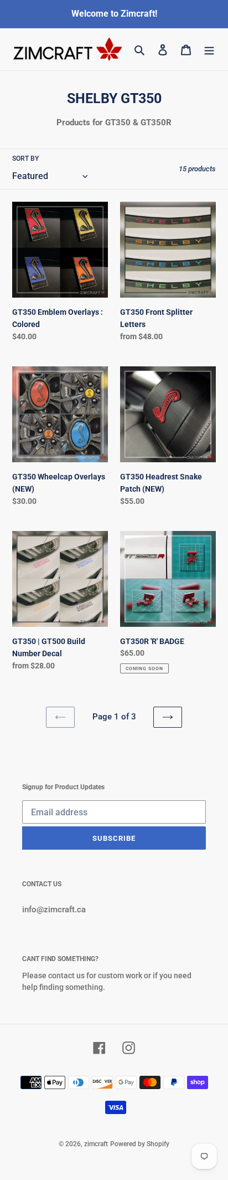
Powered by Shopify (139, 1144)
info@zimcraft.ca (54, 910)
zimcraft (96, 1144)
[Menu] (209, 50)
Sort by (25, 158)
